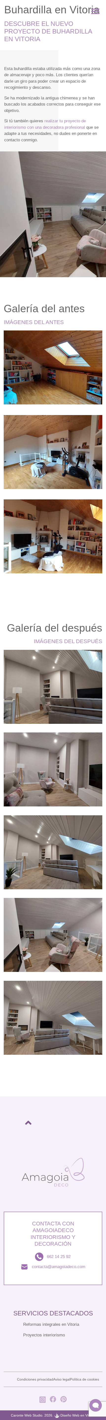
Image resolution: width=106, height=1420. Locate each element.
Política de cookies (84, 1379)
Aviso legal (61, 1379)
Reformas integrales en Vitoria (51, 1324)
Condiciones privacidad (35, 1379)
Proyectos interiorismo (44, 1335)
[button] (95, 1405)
